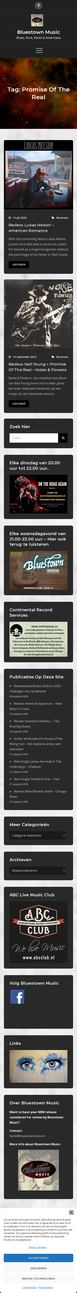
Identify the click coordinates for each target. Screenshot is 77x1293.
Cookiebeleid (29, 1287)
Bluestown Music (38, 32)
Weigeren (38, 1268)
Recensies (62, 217)
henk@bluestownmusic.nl (27, 1136)
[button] (71, 1212)
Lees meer (18, 264)
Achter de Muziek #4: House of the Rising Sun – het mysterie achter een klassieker (36, 744)
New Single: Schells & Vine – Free (36, 779)
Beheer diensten (37, 1247)
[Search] (62, 438)
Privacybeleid (45, 1287)
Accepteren (39, 1258)
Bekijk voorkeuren (38, 1278)
